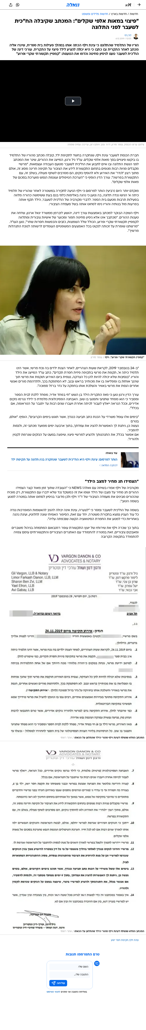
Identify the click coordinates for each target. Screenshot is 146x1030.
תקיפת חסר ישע (119, 940)
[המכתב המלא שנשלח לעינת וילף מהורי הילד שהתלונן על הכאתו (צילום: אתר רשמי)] (73, 644)
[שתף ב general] (11, 5)
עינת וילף (134, 940)
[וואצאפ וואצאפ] (17, 5)
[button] (128, 4)
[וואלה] (73, 5)
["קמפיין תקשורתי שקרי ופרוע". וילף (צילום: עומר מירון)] (73, 303)
